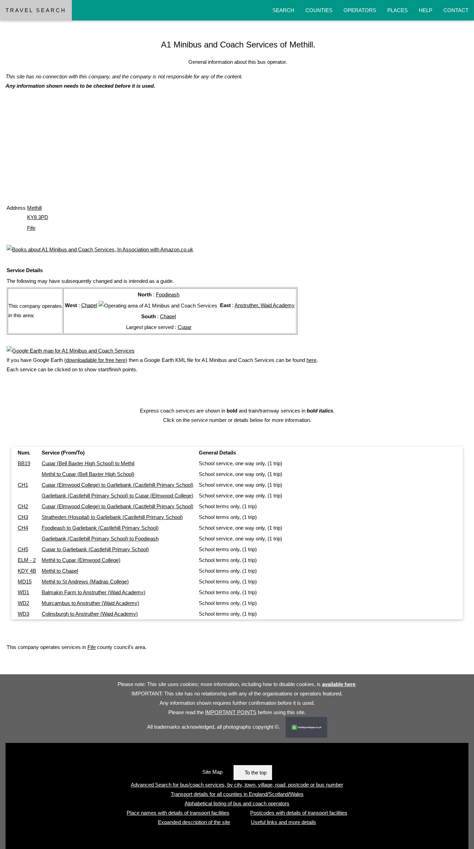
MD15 (25, 581)
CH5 (23, 549)
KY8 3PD (37, 217)
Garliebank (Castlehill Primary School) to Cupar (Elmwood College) (117, 496)
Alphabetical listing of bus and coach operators (237, 803)
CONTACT (455, 10)
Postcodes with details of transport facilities (298, 813)
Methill (34, 208)
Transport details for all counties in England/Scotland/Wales (237, 794)
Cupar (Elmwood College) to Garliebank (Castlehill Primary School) (117, 485)
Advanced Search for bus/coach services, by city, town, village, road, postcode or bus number (237, 785)
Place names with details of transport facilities (178, 813)
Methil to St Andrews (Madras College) (85, 581)
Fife (31, 228)
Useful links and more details (283, 822)
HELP (425, 10)
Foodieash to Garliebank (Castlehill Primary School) (100, 528)
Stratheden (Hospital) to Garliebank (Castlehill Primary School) (112, 517)
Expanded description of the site (194, 822)
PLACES (397, 10)
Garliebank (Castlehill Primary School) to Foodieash (100, 539)
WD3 (23, 614)
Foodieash (167, 294)
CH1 (23, 485)
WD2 (23, 603)
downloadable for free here (96, 360)
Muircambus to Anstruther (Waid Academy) (90, 603)
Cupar (185, 327)
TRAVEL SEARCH (36, 10)
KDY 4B (27, 571)
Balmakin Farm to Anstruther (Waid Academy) (93, 592)
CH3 (23, 517)
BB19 (24, 463)
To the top (255, 773)
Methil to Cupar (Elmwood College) (81, 560)
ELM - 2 (27, 560)
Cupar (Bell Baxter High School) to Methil (88, 463)
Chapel (89, 305)
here (311, 360)
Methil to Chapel (60, 571)
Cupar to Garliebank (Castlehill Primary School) (95, 549)
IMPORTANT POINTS (230, 712)
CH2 (23, 506)
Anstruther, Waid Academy (265, 305)
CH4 (23, 528)
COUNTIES (318, 10)
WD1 (23, 592)
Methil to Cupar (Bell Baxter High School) (88, 474)
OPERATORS (360, 10)
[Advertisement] (214, 153)
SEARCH (283, 10)
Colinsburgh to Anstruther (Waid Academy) (90, 614)
